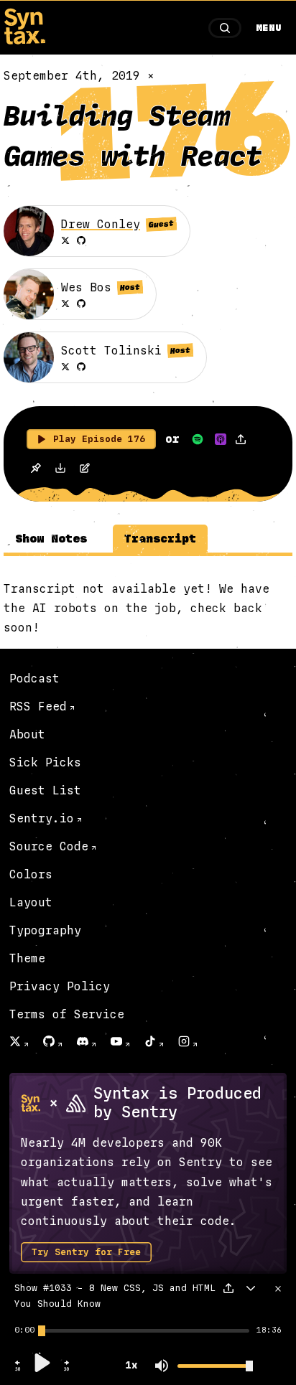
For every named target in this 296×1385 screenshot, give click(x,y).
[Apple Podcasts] (220, 439)
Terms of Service (66, 1014)
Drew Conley (100, 224)
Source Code (48, 846)
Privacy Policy (59, 986)
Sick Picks (45, 762)
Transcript (160, 538)
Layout (30, 902)
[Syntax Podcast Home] (24, 40)
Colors (30, 874)
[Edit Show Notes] (84, 469)
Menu (269, 28)
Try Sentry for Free (86, 1252)
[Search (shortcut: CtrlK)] (224, 28)
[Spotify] (197, 439)
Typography (45, 930)
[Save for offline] (36, 470)
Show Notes (51, 538)
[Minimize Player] (250, 1288)
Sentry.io (41, 818)
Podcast (34, 678)
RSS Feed (38, 706)
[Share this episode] (240, 439)
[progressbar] (24, 1330)
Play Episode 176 (99, 439)
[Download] (60, 469)
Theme (27, 958)
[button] (18, 1369)
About (27, 734)
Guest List (45, 790)
